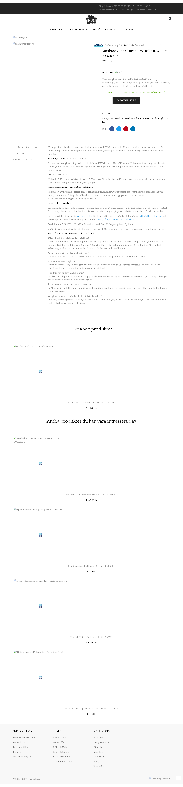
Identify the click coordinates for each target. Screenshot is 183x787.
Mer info (18, 153)
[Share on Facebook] (111, 128)
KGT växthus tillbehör (150, 216)
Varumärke (99, 766)
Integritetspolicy (61, 752)
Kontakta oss (59, 737)
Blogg (96, 761)
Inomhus (98, 752)
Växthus (119, 118)
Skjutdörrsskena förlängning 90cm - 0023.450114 (91, 566)
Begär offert (59, 742)
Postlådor (98, 737)
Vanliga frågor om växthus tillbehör (115, 219)
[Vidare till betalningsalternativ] (170, 44)
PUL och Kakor (60, 747)
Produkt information (25, 147)
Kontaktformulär (108, 10)
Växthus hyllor (84, 216)
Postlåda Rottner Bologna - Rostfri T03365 (91, 637)
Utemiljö (98, 747)
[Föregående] (160, 44)
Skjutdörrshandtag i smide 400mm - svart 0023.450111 (91, 708)
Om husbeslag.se (22, 756)
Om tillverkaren (23, 159)
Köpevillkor (19, 742)
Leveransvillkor (21, 747)
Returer (17, 752)
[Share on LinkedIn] (132, 128)
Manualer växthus (62, 761)
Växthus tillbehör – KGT (136, 118)
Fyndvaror (99, 756)
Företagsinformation (24, 737)
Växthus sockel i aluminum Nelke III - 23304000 (91, 402)
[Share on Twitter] (118, 128)
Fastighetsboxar (102, 742)
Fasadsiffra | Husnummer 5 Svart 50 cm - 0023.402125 (91, 495)
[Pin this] (125, 128)
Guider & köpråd (62, 756)
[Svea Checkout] (99, 45)
